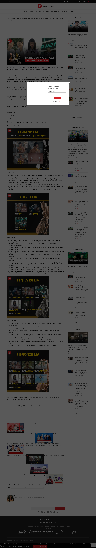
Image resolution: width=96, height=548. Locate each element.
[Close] (69, 83)
